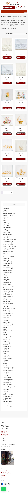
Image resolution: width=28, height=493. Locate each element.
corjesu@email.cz (6, 434)
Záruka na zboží (5, 472)
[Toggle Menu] (25, 12)
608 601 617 (4, 431)
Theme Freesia (15, 490)
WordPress (24, 490)
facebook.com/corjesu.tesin (7, 438)
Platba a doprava (6, 471)
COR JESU (14, 2)
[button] (3, 489)
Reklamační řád (5, 477)
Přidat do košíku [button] (7, 57)
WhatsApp (3, 440)
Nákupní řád (4, 475)
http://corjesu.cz (5, 432)
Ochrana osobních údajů (7, 474)
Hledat (13, 7)
